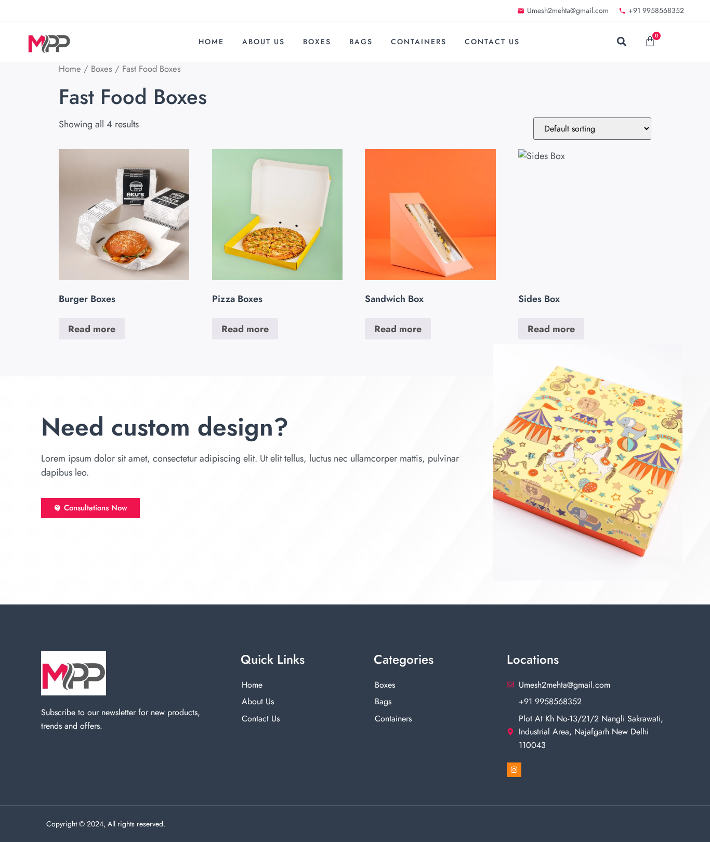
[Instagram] (514, 769)
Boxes (317, 41)
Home (211, 41)
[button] (621, 41)
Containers (418, 41)
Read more (91, 329)
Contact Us (492, 41)
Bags (361, 41)
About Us (263, 41)
